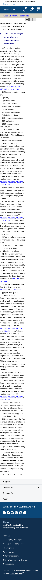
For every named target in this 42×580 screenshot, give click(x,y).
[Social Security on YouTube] (12, 513)
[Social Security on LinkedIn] (20, 513)
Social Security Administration (15, 528)
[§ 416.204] (27, 19)
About (5, 499)
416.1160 (9, 86)
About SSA (7, 536)
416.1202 (17, 86)
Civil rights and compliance (13, 544)
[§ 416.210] (34, 19)
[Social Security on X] (8, 513)
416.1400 (15, 279)
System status (8, 564)
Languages (8, 487)
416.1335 (17, 290)
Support (6, 481)
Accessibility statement (12, 540)
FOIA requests (8, 548)
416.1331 (3, 290)
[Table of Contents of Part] (31, 19)
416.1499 (3, 281)
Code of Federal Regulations (16, 15)
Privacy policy (8, 552)
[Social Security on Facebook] (4, 513)
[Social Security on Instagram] (16, 513)
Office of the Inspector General (15, 560)
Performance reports (11, 556)
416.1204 (15, 89)
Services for (8, 493)
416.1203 (3, 89)
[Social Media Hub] (24, 513)
